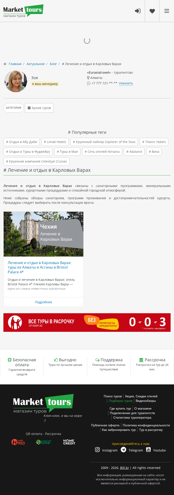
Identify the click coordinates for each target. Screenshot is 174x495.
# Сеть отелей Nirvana (102, 151)
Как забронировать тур (119, 430)
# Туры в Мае (67, 151)
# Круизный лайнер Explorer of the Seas (104, 142)
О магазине (143, 408)
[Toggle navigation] (167, 11)
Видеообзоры (146, 401)
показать (126, 83)
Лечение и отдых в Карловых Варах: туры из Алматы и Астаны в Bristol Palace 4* (39, 267)
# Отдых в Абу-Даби (21, 142)
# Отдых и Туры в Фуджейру (28, 151)
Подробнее (43, 302)
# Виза (154, 151)
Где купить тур (120, 408)
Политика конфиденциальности (146, 425)
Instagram (109, 450)
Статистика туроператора (132, 417)
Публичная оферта (105, 425)
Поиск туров (113, 396)
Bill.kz (124, 468)
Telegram (135, 450)
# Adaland (134, 151)
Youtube (159, 450)
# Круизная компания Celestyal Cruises (36, 161)
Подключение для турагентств (132, 413)
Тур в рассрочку (151, 430)
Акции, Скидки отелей (141, 396)
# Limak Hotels (55, 142)
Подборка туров (120, 401)
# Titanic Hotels (154, 142)
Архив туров (41, 108)
